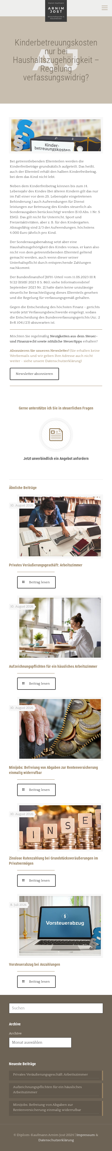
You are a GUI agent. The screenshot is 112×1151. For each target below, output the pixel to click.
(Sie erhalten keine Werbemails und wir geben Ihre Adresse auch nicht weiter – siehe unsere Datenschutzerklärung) (55, 356)
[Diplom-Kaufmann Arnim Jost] (56, 8)
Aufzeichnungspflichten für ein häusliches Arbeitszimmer (53, 666)
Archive (15, 1033)
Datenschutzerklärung (56, 1140)
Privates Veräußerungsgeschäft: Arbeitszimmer (45, 565)
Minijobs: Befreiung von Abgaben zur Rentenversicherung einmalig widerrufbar (47, 1107)
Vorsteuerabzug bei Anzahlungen (34, 964)
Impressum (85, 1135)
